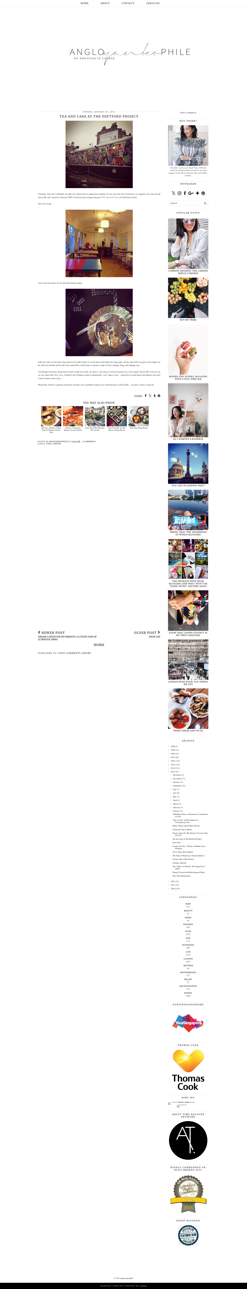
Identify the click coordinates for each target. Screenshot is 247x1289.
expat (188, 917)
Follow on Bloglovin (188, 113)
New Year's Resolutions (182, 876)
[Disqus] (99, 496)
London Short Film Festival (183, 859)
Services (153, 3)
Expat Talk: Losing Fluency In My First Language (188, 633)
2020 (173, 746)
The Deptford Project (110, 197)
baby (188, 904)
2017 (173, 757)
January (176, 811)
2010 (173, 889)
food (48, 444)
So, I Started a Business (188, 439)
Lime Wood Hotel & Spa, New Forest (95, 429)
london (57, 444)
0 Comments (89, 441)
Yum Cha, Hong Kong (138, 428)
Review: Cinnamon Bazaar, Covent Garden (73, 429)
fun (188, 938)
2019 (173, 750)
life (188, 952)
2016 (173, 761)
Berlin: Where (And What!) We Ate (186, 826)
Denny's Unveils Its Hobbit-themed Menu (189, 872)
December (177, 775)
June (175, 793)
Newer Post (67, 636)
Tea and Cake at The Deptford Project (187, 839)
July (174, 789)
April (175, 800)
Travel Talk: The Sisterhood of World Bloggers (188, 533)
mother (188, 965)
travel (188, 993)
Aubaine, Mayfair (179, 863)
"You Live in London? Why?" (188, 485)
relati (188, 979)
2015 (173, 765)
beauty (188, 911)
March (175, 804)
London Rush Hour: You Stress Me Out (188, 683)
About (105, 3)
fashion (188, 924)
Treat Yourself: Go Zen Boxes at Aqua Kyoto (117, 429)
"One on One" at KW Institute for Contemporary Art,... (185, 821)
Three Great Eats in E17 (188, 730)
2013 (173, 772)
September (177, 786)
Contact (128, 3)
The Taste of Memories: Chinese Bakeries (188, 856)
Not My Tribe (188, 320)
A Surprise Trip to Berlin (182, 829)
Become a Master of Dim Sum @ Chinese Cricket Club (51, 430)
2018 (173, 754)
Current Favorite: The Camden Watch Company (188, 272)
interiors (188, 945)
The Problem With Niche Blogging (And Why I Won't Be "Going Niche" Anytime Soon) (188, 583)
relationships (188, 986)
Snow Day (177, 842)
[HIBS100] (182, 1105)
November (177, 779)
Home (85, 3)
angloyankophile (126, 1278)
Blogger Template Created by (123, 1286)
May (175, 797)
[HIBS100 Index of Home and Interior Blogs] (182, 1102)
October (176, 782)
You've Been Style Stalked (183, 852)
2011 (173, 885)
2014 (173, 768)
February (176, 807)
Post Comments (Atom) (74, 653)
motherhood (188, 972)
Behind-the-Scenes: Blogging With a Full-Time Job (188, 377)
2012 (173, 881)
